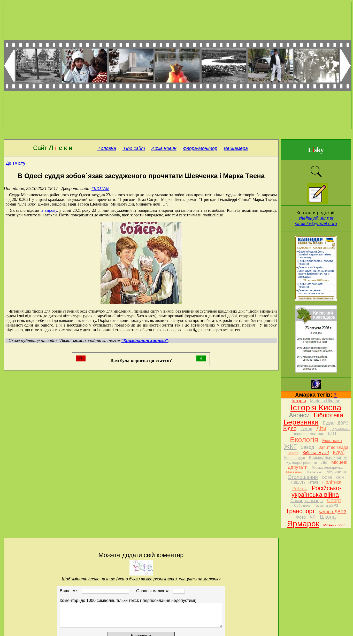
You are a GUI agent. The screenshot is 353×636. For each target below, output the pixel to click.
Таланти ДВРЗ (326, 505)
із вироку (49, 210)
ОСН (340, 477)
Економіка (332, 440)
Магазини (294, 472)
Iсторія (298, 400)
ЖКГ (290, 446)
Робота (300, 488)
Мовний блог (334, 525)
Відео (289, 428)
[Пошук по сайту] (316, 176)
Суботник (302, 505)
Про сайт (133, 148)
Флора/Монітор (200, 148)
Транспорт (300, 511)
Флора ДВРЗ (333, 511)
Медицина (336, 472)
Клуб (338, 452)
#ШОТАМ (100, 188)
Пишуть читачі (304, 482)
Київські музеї (316, 453)
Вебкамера (236, 148)
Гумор (306, 429)
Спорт (334, 500)
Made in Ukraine (325, 401)
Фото (301, 517)
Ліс (324, 462)
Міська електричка (327, 467)
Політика (331, 482)
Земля (293, 453)
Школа (328, 517)
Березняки (301, 422)
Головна (106, 148)
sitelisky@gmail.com (316, 223)
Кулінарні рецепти (301, 462)
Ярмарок (303, 523)
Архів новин (164, 148)
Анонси (299, 415)
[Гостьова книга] (317, 203)
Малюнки (314, 472)
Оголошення (303, 477)
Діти (321, 428)
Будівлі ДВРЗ (336, 423)
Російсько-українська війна (316, 491)
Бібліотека (328, 415)
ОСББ (327, 477)
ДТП (332, 433)
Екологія (304, 440)
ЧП (313, 517)
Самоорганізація (306, 500)
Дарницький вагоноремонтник (322, 431)
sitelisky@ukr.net (315, 218)
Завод (307, 447)
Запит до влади (333, 447)
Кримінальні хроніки (328, 457)
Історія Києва (315, 407)
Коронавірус (294, 458)
